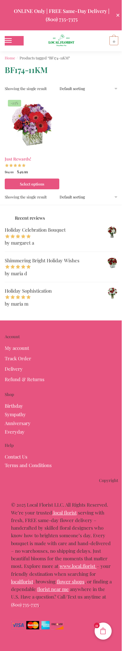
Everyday (15, 432)
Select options (32, 183)
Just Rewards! (18, 158)
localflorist (22, 581)
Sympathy (15, 414)
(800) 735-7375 (25, 604)
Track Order (18, 358)
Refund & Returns (24, 379)
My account (17, 348)
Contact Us (16, 456)
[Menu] (14, 41)
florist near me (53, 589)
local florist (64, 512)
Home (10, 57)
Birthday (14, 406)
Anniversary (18, 423)
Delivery (14, 369)
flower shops (71, 581)
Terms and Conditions (28, 465)
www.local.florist (78, 566)
